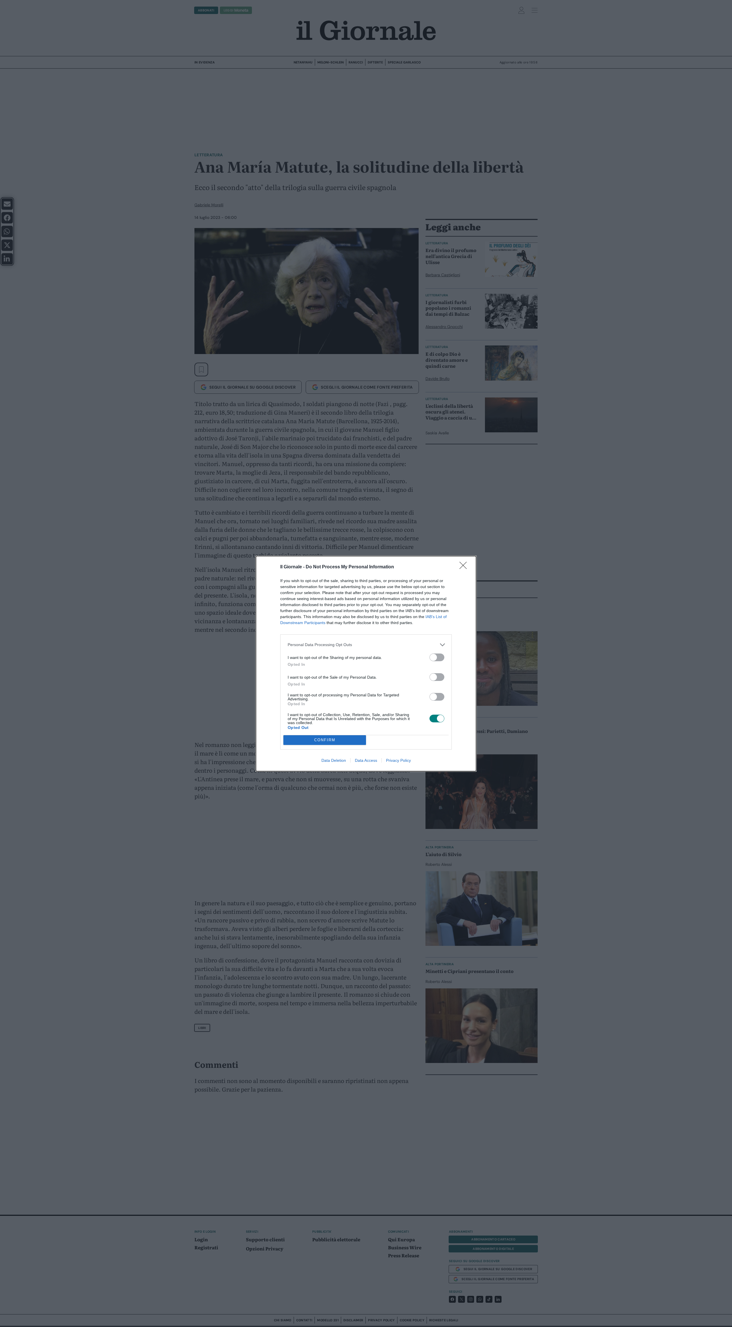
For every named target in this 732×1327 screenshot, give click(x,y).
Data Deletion (333, 760)
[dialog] (366, 663)
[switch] (436, 657)
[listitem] (366, 645)
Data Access (366, 760)
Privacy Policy (398, 760)
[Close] (465, 567)
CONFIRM (324, 740)
